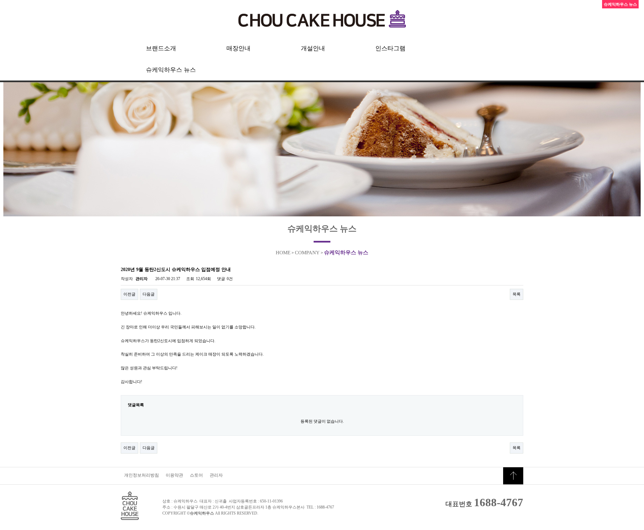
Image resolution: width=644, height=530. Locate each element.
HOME (283, 252)
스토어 (196, 475)
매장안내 (238, 48)
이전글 (129, 294)
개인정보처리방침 (141, 475)
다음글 (149, 294)
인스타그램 (390, 48)
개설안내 (313, 48)
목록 (517, 294)
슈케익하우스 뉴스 (171, 69)
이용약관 (174, 475)
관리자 (216, 475)
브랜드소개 (161, 48)
